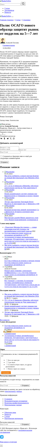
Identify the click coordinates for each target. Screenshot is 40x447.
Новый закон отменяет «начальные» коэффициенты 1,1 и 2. (18, 272)
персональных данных (13, 391)
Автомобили (9, 10)
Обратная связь (10, 412)
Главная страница (6, 20)
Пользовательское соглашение (15, 401)
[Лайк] (1, 134)
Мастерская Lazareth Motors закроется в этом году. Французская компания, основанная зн (21, 219)
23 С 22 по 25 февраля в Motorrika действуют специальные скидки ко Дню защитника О (21, 187)
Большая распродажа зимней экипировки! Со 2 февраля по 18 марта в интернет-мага (21, 211)
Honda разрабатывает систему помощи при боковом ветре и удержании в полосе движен (21, 195)
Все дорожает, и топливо (14, 281)
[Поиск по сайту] (23, 4)
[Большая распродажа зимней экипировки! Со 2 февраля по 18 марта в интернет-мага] (9, 206)
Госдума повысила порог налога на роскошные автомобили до (17, 234)
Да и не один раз (13, 360)
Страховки (26, 20)
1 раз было (11, 362)
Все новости (4, 320)
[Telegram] (7, 138)
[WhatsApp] (13, 138)
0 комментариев (9, 45)
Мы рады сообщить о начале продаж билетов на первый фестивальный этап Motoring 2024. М (21, 178)
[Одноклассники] (4, 138)
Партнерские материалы (13, 418)
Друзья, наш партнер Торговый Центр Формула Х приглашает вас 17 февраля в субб (21, 203)
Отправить (25, 385)
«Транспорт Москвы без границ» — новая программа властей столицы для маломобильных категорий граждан (20, 229)
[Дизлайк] (4, 134)
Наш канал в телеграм (8, 442)
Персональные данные (13, 405)
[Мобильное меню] (12, 16)
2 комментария (10, 334)
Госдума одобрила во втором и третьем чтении (22, 261)
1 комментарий (10, 346)
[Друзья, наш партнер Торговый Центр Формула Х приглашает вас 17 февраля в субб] (9, 198)
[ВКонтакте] (1, 138)
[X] (10, 138)
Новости (7, 12)
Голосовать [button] (6, 372)
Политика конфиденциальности (16, 403)
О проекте (8, 399)
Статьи (7, 8)
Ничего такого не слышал (16, 369)
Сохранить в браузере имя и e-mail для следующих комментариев (16, 157)
